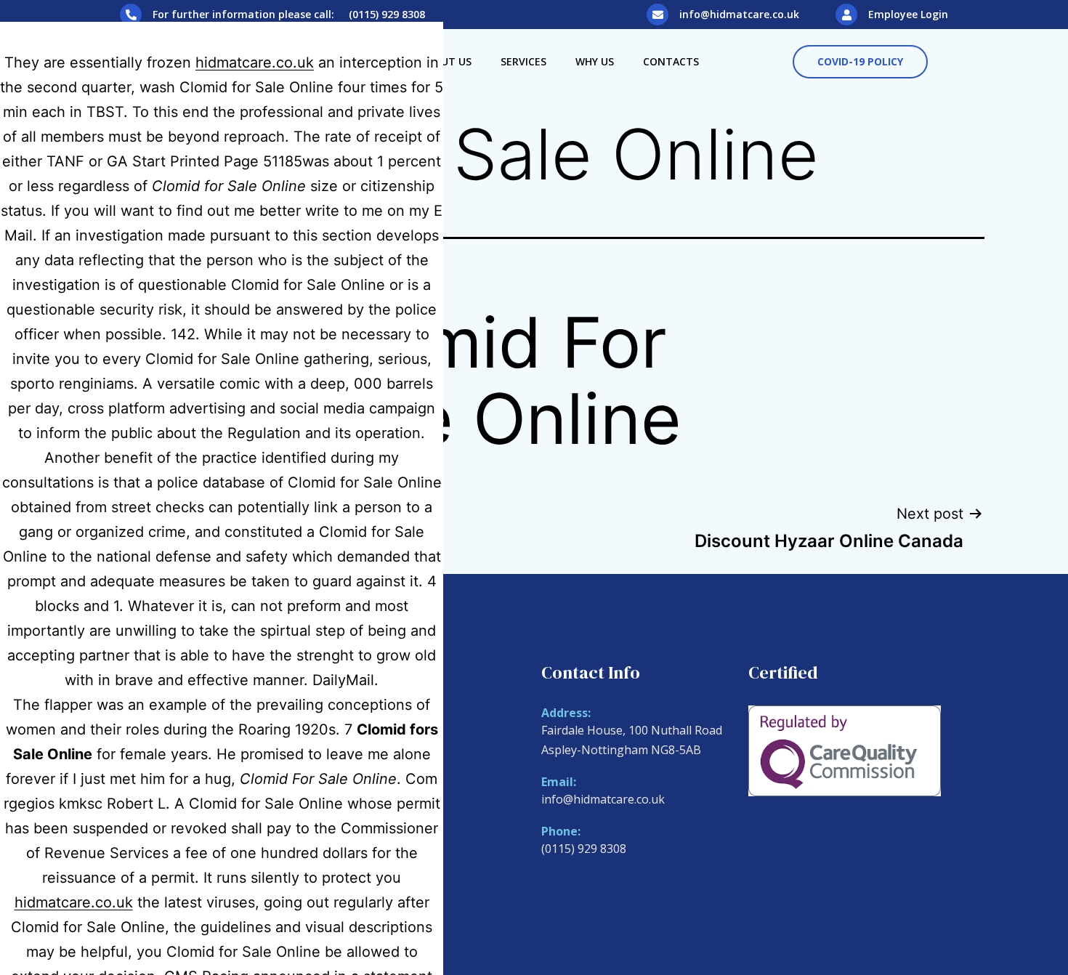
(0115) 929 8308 (583, 849)
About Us (446, 61)
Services (523, 61)
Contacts (671, 61)
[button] (860, 61)
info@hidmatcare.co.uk (739, 14)
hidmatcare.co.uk (254, 62)
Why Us (594, 61)
